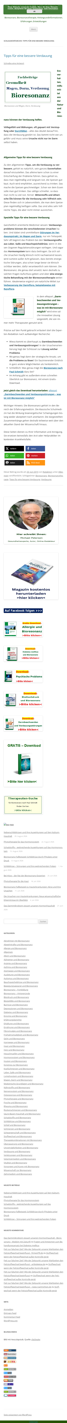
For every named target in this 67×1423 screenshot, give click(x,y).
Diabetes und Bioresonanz (16, 1012)
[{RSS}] (10, 1369)
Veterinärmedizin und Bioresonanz (20, 1159)
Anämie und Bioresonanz (15, 963)
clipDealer (35, 1339)
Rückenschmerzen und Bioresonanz (20, 1110)
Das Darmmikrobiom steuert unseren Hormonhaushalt (29, 905)
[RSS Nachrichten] (10, 1377)
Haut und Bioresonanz (14, 1046)
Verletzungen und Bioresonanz (18, 1155)
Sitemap (33, 1421)
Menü (33, 29)
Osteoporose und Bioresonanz (18, 1095)
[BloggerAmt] (10, 1358)
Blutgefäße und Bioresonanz (17, 1001)
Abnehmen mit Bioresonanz (17, 940)
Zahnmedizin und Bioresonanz (18, 1174)
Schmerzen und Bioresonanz (17, 1128)
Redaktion (47, 471)
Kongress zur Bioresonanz (16, 1064)
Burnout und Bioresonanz (16, 1004)
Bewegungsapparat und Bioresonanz (21, 986)
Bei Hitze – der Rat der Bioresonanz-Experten (24, 875)
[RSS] (6, 1365)
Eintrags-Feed (10, 1313)
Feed (12, 825)
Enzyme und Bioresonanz (15, 1016)
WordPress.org (10, 1320)
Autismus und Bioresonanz (16, 978)
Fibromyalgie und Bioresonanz (18, 1031)
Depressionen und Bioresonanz (18, 1008)
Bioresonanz (41, 475)
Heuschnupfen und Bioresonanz (19, 1053)
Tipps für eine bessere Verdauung (28, 56)
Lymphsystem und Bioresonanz (18, 1076)
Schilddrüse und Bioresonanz (17, 1121)
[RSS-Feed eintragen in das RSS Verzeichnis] (10, 1350)
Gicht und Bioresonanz (14, 1038)
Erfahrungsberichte (13, 1019)
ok (34, 11)
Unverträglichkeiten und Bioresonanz (21, 1147)
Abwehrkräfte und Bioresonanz (18, 944)
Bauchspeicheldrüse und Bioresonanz (21, 982)
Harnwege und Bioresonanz (16, 1042)
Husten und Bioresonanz (15, 1061)
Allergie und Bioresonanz (15, 948)
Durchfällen (21, 130)
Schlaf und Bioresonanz (14, 1125)
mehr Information (51, 8)
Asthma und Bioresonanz (15, 967)
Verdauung (46, 479)
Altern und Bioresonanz (15, 955)
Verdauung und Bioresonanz (17, 1151)
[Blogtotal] (10, 1362)
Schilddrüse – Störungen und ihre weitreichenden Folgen (30, 866)
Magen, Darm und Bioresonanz (18, 1080)
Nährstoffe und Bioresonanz (17, 1087)
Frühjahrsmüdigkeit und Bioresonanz (21, 1034)
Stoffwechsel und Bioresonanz (18, 1136)
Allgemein (8, 952)
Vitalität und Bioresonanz (15, 1162)
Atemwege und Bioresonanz (17, 970)
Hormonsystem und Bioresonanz (19, 1057)
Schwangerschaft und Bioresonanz (20, 1132)
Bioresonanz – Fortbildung (16, 989)
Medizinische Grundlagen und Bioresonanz (23, 1083)
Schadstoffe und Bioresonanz (17, 1117)
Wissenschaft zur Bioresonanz (17, 1170)
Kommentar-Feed (12, 1316)
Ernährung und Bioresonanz (17, 1027)
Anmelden (8, 1309)
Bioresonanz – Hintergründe (17, 993)
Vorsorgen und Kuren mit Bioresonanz (21, 1166)
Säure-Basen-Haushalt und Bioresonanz (22, 1113)
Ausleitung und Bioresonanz (17, 974)
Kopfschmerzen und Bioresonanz (19, 1068)
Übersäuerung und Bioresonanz (18, 1143)
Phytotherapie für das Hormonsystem (21, 841)
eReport (32, 394)
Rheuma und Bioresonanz (16, 1106)
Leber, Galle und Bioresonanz (17, 1072)
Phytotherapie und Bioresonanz (18, 1098)
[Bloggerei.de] (10, 1395)
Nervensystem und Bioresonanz (19, 1091)
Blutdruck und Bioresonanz (16, 997)
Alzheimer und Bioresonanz (16, 959)
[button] (14, 448)
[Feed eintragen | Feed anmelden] (8, 1380)
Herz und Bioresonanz (14, 1049)
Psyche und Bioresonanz (15, 1102)
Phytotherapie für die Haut (16, 881)
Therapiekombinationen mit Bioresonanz (23, 1140)
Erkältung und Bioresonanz (16, 1023)
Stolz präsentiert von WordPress (18, 1414)
